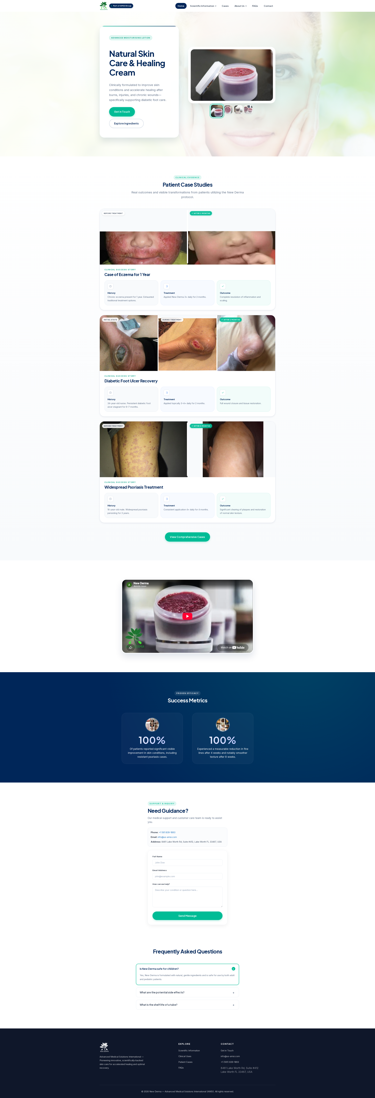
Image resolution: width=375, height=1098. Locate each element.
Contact (268, 5)
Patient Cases (185, 1062)
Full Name (157, 856)
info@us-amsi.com (167, 837)
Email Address (159, 870)
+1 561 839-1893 (167, 832)
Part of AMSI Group (122, 6)
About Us (239, 5)
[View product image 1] (216, 110)
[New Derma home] (104, 6)
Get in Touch (122, 111)
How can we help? (161, 884)
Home (181, 5)
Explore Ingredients (126, 123)
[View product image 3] (238, 109)
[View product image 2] (228, 109)
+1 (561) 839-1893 (230, 1062)
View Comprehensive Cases (187, 537)
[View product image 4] (248, 109)
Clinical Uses (184, 1056)
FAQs (255, 5)
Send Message (187, 915)
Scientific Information (202, 5)
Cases (225, 5)
